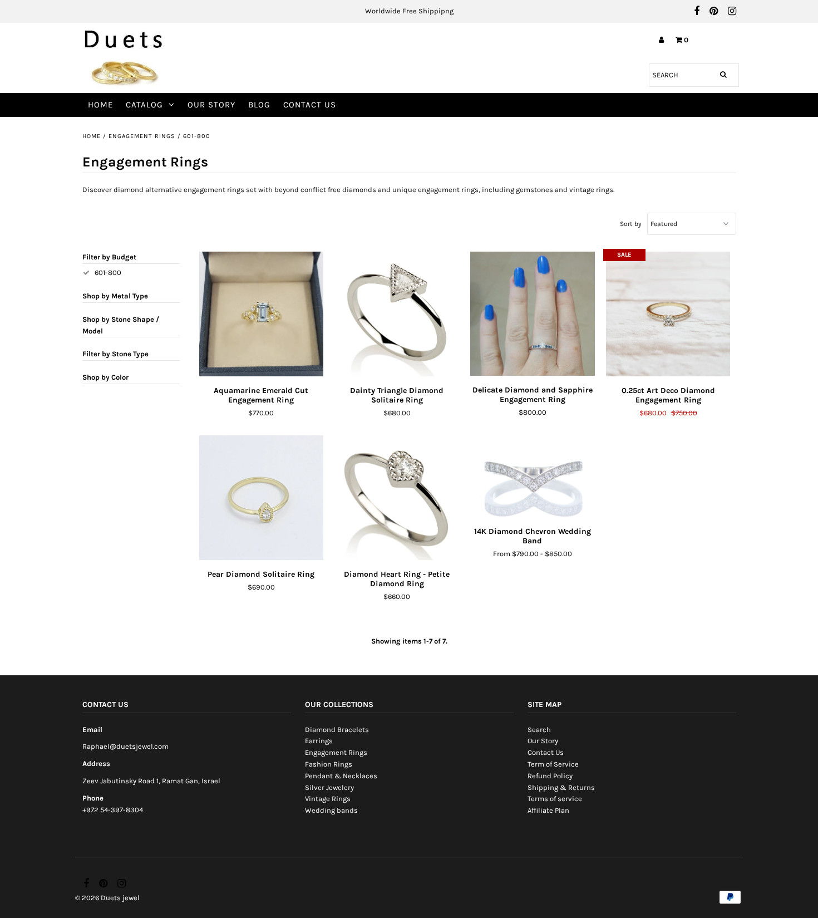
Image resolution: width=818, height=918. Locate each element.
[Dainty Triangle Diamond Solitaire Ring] (396, 314)
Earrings (319, 741)
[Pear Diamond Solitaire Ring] (261, 497)
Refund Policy (550, 776)
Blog (259, 105)
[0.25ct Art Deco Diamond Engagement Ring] (668, 314)
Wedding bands (331, 810)
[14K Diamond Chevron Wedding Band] (532, 476)
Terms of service (555, 798)
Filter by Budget (109, 257)
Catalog (144, 105)
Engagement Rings (142, 136)
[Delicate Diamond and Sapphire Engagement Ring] (532, 314)
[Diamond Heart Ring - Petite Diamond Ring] (396, 497)
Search (539, 729)
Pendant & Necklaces (341, 776)
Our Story (211, 105)
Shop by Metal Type (115, 296)
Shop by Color (105, 377)
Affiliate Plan (548, 810)
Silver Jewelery (329, 787)
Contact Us (309, 105)
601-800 (108, 272)
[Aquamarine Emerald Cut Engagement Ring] (261, 314)
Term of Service (553, 764)
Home (100, 105)
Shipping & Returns (561, 787)
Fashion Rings (328, 764)
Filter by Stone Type (115, 354)
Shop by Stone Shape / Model (120, 325)
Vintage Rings (328, 798)
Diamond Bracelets (337, 729)
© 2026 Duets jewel (107, 898)
